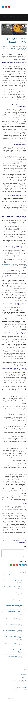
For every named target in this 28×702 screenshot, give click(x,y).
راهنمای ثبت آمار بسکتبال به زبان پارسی (13, 593)
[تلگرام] (3, 7)
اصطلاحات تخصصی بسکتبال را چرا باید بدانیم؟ (12, 574)
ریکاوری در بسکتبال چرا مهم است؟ (14, 656)
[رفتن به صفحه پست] (25, 575)
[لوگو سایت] (24, 7)
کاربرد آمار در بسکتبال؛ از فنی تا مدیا (14, 599)
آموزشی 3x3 (19, 48)
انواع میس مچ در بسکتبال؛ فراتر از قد (14, 624)
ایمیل (14, 565)
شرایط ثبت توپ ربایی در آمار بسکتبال (14, 618)
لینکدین (20, 565)
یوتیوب (25, 681)
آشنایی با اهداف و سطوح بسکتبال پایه (14, 605)
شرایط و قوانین (24, 671)
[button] (14, 7)
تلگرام (17, 681)
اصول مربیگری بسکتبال (12, 48)
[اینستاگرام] (6, 7)
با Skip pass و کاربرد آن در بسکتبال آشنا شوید (12, 580)
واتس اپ (11, 565)
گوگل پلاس (17, 565)
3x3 (4, 46)
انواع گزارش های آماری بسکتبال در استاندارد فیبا (12, 586)
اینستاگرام (22, 681)
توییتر (23, 565)
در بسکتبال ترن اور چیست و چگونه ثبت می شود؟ (11, 630)
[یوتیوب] (9, 7)
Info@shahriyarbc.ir (18, 689)
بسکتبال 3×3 (5, 540)
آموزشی (25, 48)
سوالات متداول (24, 674)
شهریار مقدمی (18, 538)
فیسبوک (25, 565)
